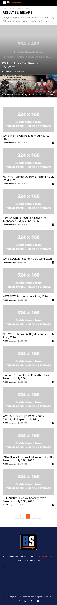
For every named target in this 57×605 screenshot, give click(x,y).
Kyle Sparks (6, 71)
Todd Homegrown (9, 143)
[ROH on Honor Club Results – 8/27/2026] (28, 50)
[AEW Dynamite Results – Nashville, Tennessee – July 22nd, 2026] (28, 202)
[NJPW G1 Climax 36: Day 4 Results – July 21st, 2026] (28, 318)
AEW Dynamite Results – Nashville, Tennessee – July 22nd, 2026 (24, 219)
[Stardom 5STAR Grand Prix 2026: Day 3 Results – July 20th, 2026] (28, 359)
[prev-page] (17, 516)
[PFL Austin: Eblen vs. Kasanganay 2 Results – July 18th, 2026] (28, 482)
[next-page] (39, 516)
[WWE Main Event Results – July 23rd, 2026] (28, 120)
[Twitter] (31, 601)
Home (5, 9)
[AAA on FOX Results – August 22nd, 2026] (23, 92)
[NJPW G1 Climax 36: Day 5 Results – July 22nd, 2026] (28, 160)
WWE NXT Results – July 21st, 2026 (25, 296)
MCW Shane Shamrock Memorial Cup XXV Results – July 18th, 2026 (28, 459)
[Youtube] (38, 601)
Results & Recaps (16, 9)
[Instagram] (25, 601)
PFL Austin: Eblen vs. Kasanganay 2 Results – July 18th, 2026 (24, 499)
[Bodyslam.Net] (17, 2)
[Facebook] (19, 601)
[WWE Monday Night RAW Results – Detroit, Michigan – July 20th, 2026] (28, 400)
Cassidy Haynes (9, 505)
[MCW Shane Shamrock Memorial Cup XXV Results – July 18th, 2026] (28, 441)
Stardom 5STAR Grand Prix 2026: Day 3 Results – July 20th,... (27, 377)
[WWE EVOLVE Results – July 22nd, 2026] (28, 242)
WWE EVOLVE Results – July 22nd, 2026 (27, 258)
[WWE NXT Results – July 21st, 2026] (28, 280)
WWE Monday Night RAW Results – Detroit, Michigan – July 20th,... (24, 417)
